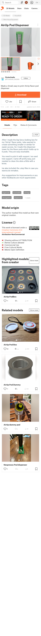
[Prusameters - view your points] (26, 2)
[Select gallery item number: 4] (22, 340)
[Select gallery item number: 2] (20, 292)
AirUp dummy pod (12, 425)
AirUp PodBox (10, 297)
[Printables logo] (2, 8)
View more (34, 260)
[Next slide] (38, 63)
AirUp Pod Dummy (12, 385)
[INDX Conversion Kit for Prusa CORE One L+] (20, 116)
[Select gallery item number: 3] (22, 292)
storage (27, 193)
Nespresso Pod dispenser (15, 465)
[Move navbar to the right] (38, 8)
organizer (6, 193)
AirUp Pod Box (10, 345)
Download (21, 95)
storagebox (6, 198)
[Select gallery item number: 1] (18, 292)
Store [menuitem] (19, 8)
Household (17, 15)
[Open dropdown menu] (38, 24)
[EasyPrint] (22, 3)
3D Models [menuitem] (10, 8)
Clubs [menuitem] (26, 8)
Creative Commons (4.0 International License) (13, 232)
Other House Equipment (10, 19)
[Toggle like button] (5, 300)
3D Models (6, 15)
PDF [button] (36, 135)
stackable (17, 193)
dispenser (18, 198)
